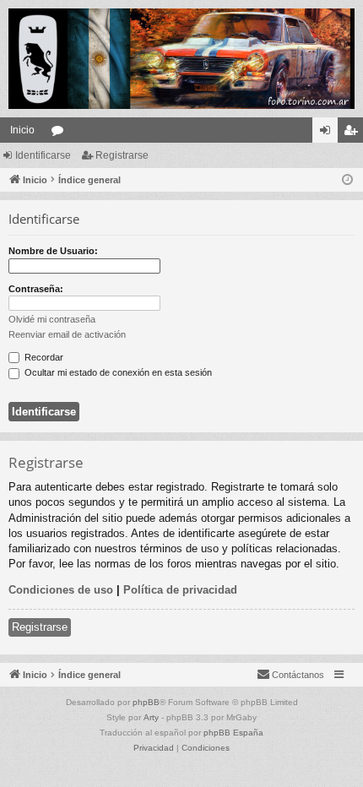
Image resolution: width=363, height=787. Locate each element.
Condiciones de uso (60, 589)
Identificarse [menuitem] (328, 133)
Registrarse (122, 155)
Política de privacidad (180, 589)
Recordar (42, 357)
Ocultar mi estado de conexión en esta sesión (117, 372)
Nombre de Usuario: (53, 251)
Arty (151, 717)
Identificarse (43, 155)
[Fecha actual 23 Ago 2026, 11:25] (347, 180)
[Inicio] (181, 58)
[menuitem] (290, 674)
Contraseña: (35, 289)
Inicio (22, 130)
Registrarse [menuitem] (353, 133)
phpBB (146, 702)
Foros (60, 133)
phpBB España (233, 732)
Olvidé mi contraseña (51, 319)
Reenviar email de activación (67, 334)
